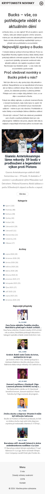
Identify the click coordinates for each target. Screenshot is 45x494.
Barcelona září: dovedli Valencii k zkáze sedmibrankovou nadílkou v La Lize (22, 444)
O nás (22, 471)
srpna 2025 (11, 295)
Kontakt (23, 483)
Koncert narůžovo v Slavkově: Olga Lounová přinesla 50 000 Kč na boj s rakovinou (22, 385)
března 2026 (11, 275)
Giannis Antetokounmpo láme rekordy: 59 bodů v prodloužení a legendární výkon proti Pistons (22, 161)
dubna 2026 (11, 271)
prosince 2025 (12, 279)
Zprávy (9, 218)
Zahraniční (11, 226)
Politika (10, 210)
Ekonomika (11, 235)
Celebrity (10, 239)
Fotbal (9, 222)
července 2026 (12, 258)
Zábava (10, 243)
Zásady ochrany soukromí (22, 475)
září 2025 (10, 291)
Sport (9, 205)
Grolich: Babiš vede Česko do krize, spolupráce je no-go (22, 356)
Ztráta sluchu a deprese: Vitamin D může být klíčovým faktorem (22, 415)
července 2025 (12, 300)
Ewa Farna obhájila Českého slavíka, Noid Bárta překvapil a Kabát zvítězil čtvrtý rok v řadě (22, 326)
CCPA (22, 479)
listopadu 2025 (12, 283)
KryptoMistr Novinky (18, 3)
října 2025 (10, 287)
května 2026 (11, 266)
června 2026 (11, 262)
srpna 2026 (11, 254)
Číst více (22, 194)
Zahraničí (10, 230)
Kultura (10, 214)
